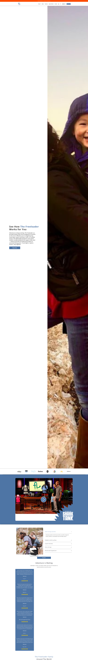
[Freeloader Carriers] (19, 3)
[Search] (60, 4)
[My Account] (58, 4)
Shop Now (14, 247)
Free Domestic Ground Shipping (44, 0)
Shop (39, 3)
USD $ (63, 3)
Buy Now (44, 557)
